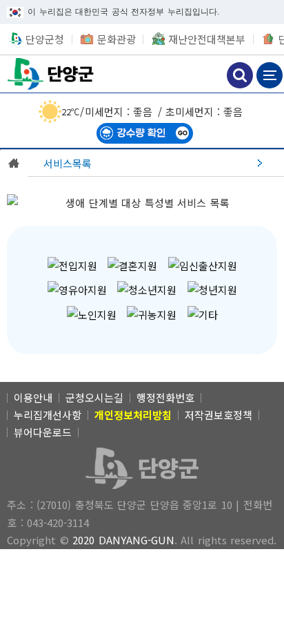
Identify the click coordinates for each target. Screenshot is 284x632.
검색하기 (240, 75)
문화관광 (116, 39)
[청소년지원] (147, 290)
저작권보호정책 (218, 415)
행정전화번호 (165, 397)
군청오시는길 (94, 397)
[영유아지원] (77, 290)
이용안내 (33, 397)
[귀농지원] (151, 314)
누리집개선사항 (47, 415)
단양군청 (51, 74)
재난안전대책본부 (206, 39)
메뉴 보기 (269, 75)
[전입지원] (72, 265)
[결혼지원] (132, 265)
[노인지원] (91, 314)
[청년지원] (212, 290)
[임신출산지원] (203, 265)
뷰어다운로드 (43, 432)
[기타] (202, 314)
